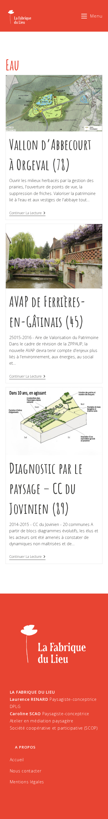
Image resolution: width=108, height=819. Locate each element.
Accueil (17, 759)
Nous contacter (25, 771)
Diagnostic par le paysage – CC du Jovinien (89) (45, 488)
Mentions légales (27, 781)
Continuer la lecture (27, 213)
